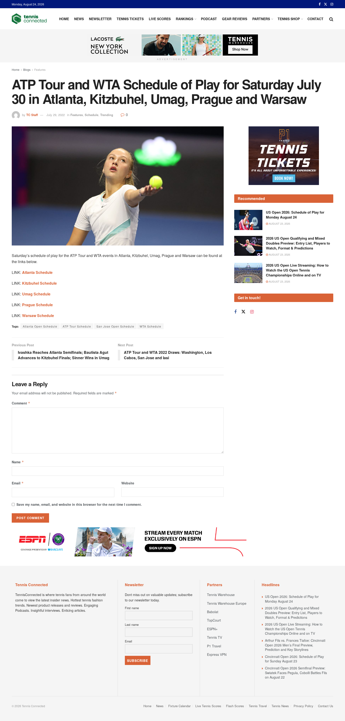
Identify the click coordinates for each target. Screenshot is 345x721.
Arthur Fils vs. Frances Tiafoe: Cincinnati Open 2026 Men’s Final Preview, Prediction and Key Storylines (295, 645)
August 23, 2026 (279, 223)
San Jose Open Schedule (115, 326)
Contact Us (325, 706)
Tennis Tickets (130, 18)
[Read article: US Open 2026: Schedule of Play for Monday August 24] (248, 220)
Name (18, 462)
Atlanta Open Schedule (40, 326)
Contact (315, 18)
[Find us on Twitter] (325, 4)
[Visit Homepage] (29, 18)
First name (132, 608)
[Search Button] (331, 19)
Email (18, 483)
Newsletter (100, 18)
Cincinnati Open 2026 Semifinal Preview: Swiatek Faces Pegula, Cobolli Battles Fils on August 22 (296, 672)
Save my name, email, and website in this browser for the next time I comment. (79, 504)
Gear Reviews (234, 18)
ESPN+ (212, 629)
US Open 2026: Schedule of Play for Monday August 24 (295, 215)
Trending (106, 115)
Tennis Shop (289, 18)
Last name (132, 625)
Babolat (212, 611)
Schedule (91, 115)
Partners (261, 18)
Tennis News (280, 706)
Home (64, 18)
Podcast (209, 18)
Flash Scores (235, 706)
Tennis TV (214, 637)
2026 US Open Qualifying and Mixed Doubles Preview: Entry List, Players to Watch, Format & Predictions (298, 243)
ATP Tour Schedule (77, 326)
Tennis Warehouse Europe (226, 603)
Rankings (184, 18)
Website (127, 483)
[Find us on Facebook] (320, 4)
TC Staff (32, 115)
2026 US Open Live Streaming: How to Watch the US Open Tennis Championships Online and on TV (297, 270)
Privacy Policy (303, 706)
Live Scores (160, 18)
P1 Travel (214, 646)
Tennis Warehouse (221, 594)
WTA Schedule (150, 326)
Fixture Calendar (179, 706)
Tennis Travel (258, 706)
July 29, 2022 (55, 115)
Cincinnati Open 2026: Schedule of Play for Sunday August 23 (294, 659)
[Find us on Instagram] (331, 4)
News (79, 18)
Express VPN (216, 654)
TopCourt (214, 620)
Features (40, 70)
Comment (21, 403)
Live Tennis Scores (208, 706)
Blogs (27, 70)
